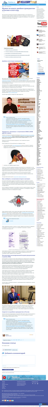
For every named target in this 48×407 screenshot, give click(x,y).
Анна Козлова (8, 335)
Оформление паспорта (40, 187)
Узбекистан (38, 150)
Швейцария (38, 159)
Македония (38, 122)
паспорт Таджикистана (23, 79)
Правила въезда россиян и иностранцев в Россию (41, 192)
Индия (38, 102)
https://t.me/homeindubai (10, 124)
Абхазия (38, 79)
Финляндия (38, 153)
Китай (38, 115)
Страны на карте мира (40, 218)
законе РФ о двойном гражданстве (20, 176)
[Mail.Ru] (16, 340)
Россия (38, 182)
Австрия (38, 81)
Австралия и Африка (40, 224)
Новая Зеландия (39, 131)
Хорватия (38, 155)
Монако (38, 128)
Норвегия (38, 132)
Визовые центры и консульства (39, 173)
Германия (38, 94)
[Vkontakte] (11, 340)
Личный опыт (39, 227)
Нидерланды (39, 130)
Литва (38, 120)
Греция (38, 96)
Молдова (38, 127)
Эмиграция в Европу (40, 245)
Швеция (38, 160)
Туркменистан (39, 148)
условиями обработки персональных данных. (25, 371)
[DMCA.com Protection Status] (42, 404)
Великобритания (39, 90)
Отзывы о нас (4, 386)
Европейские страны (40, 177)
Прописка (38, 193)
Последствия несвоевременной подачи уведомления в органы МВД (17, 55)
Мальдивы (38, 123)
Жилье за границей (40, 205)
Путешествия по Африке (40, 216)
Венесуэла (38, 92)
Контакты (3, 385)
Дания (38, 98)
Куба (37, 117)
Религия (38, 239)
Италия (38, 109)
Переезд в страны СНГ (40, 233)
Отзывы (38, 4)
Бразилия (38, 89)
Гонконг (38, 95)
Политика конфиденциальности (21, 384)
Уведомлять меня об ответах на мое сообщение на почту (11, 367)
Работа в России (39, 194)
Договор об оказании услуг (21, 385)
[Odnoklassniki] (15, 340)
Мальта (38, 124)
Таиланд (38, 145)
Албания (38, 83)
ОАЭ (37, 133)
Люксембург (39, 121)
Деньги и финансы (40, 204)
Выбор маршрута (39, 203)
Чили (37, 158)
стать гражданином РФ (17, 145)
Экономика (39, 243)
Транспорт (38, 240)
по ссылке (11, 220)
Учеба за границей (40, 242)
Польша (38, 134)
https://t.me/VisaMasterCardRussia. (24, 119)
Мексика (38, 126)
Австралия (10, 136)
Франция (38, 154)
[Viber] (20, 340)
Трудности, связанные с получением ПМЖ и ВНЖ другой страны (16, 51)
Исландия (38, 107)
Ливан (38, 119)
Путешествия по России (40, 217)
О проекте (3, 383)
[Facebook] (23, 340)
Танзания (38, 146)
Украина (38, 151)
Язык (38, 220)
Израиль (32, 135)
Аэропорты (38, 202)
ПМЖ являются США (24, 135)
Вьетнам (38, 93)
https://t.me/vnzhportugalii (20, 124)
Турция (38, 149)
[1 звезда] (29, 334)
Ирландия (38, 106)
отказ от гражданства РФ (12, 92)
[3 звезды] (31, 334)
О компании (27, 4)
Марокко (38, 125)
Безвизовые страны (40, 172)
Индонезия (38, 103)
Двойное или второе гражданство (11, 49)
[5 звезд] (32, 334)
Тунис (38, 147)
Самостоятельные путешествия (40, 199)
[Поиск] (45, 2)
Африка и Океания (40, 171)
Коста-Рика (38, 116)
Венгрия (38, 91)
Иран (37, 105)
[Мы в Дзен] (37, 383)
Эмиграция (39, 222)
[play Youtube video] (18, 106)
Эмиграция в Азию (40, 244)
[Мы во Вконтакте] (32, 383)
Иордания (38, 104)
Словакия (38, 141)
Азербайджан (39, 82)
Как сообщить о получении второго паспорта (13, 53)
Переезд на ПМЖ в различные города (40, 190)
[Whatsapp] (21, 340)
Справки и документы (40, 195)
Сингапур (38, 140)
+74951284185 (22, 393)
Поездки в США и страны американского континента (41, 210)
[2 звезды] (30, 334)
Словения (38, 142)
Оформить (8, 4)
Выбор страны (39, 226)
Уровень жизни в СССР (40, 241)
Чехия (38, 157)
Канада (29, 135)
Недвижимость (39, 230)
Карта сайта (3, 388)
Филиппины (38, 152)
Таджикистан (39, 144)
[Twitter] (13, 340)
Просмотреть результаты (41, 75)
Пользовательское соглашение (21, 383)
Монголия (38, 129)
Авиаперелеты (39, 201)
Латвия (38, 118)
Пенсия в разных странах (40, 232)
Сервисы (17, 4)
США (37, 143)
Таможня (38, 219)
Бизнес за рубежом (40, 225)
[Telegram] (18, 340)
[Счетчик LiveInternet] (2, 404)
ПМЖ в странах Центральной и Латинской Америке (41, 236)
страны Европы (5, 136)
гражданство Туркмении (6, 80)
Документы (39, 176)
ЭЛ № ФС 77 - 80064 (13, 395)
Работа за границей (40, 238)
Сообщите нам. (14, 349)
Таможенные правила (40, 196)
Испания (38, 108)
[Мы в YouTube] (35, 383)
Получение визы (40, 167)
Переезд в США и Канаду (40, 234)
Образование (39, 231)
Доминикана (39, 99)
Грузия (38, 97)
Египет (38, 100)
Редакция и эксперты (5, 384)
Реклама (3, 387)
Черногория (39, 156)
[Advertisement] (19, 27)
